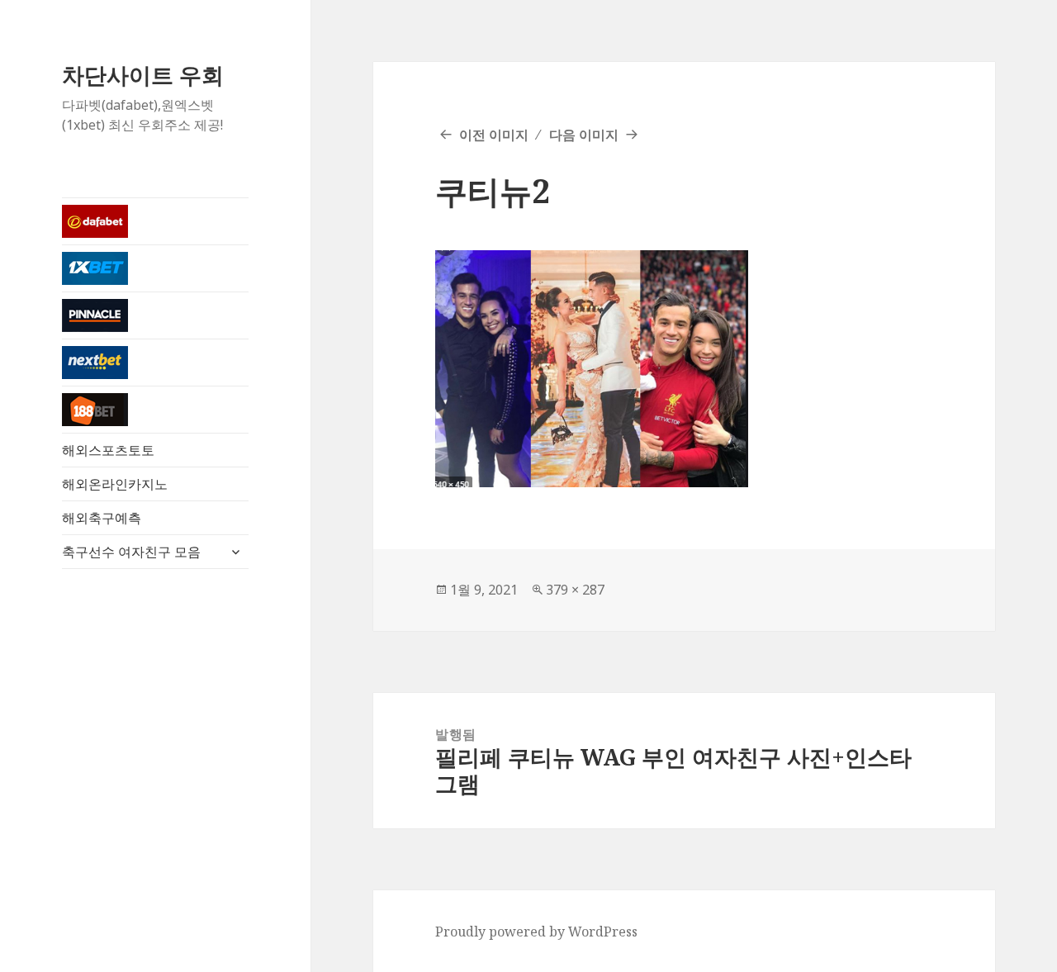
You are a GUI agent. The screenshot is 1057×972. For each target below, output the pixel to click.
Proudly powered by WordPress (536, 931)
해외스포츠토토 (108, 450)
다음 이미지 (584, 135)
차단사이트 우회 (143, 74)
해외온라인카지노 (115, 484)
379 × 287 (575, 590)
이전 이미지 (493, 135)
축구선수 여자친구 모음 (131, 552)
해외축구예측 (101, 518)
